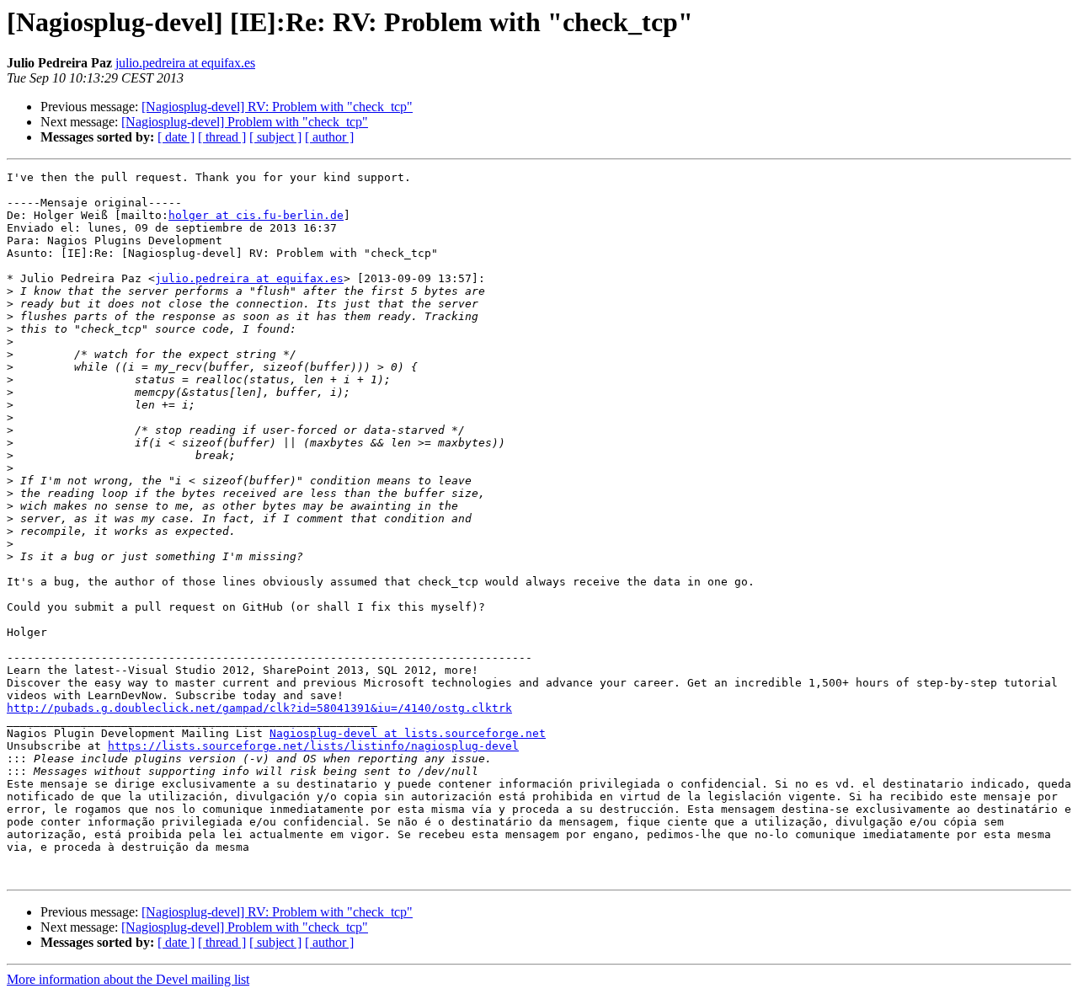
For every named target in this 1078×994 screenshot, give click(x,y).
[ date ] (176, 137)
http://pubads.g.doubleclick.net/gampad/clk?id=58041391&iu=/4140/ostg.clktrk (259, 708)
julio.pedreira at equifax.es (185, 63)
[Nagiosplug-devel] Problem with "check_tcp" (244, 122)
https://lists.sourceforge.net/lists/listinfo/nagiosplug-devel (313, 746)
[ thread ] (222, 137)
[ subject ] (275, 137)
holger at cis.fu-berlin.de (256, 215)
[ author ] (329, 137)
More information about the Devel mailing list (128, 979)
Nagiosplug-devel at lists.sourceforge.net (408, 733)
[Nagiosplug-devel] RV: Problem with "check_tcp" (277, 106)
